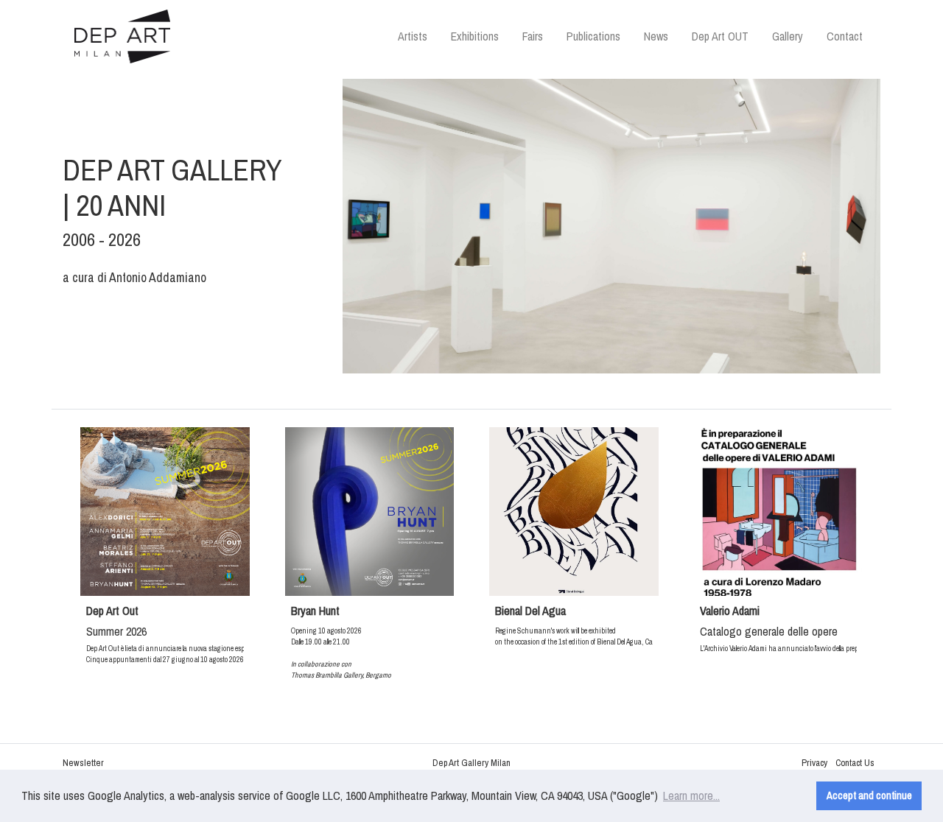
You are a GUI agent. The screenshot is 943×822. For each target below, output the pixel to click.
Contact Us (854, 762)
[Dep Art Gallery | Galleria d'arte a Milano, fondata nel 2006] (122, 36)
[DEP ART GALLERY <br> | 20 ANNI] (611, 226)
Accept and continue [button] (869, 795)
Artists (412, 36)
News (656, 36)
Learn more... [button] (691, 795)
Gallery (787, 36)
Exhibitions (475, 36)
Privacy (814, 762)
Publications (593, 36)
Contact (845, 36)
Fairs (532, 36)
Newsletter (83, 762)
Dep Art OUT (720, 36)
